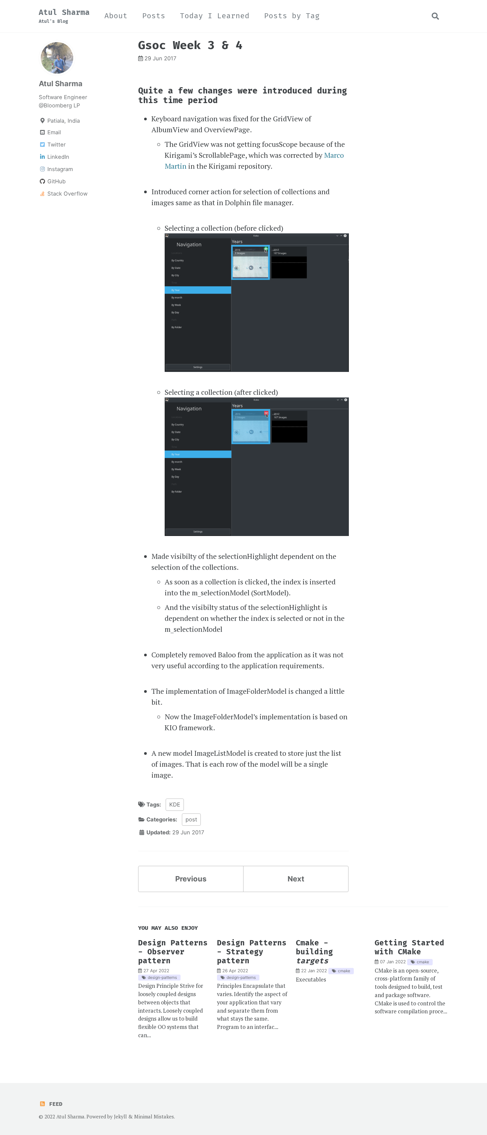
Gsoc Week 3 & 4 (190, 45)
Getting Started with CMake (409, 948)
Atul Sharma (64, 16)
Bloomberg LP (62, 105)
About (116, 16)
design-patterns (162, 977)
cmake (344, 970)
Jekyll (120, 1116)
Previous (190, 878)
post (191, 819)
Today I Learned (214, 16)
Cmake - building (314, 952)
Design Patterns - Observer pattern (173, 952)
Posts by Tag (292, 16)
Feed (54, 1104)
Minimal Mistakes (154, 1116)
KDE (174, 804)
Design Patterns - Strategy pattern (252, 952)
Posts (153, 16)
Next (296, 878)
